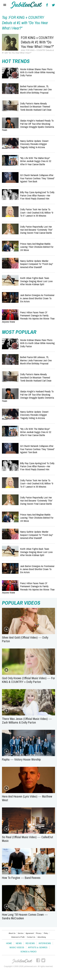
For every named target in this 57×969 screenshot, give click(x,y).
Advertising (42, 937)
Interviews (45, 943)
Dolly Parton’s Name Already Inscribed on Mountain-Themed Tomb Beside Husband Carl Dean (35, 106)
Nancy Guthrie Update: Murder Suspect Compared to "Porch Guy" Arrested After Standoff (36, 264)
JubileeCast (22, 961)
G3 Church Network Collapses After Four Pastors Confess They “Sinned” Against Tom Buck (37, 178)
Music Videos (17, 947)
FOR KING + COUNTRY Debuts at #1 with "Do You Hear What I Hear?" (37, 42)
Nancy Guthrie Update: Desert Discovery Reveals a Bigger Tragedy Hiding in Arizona (34, 144)
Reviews (30, 943)
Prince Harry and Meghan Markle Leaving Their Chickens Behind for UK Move (36, 247)
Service (20, 933)
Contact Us (31, 937)
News (19, 943)
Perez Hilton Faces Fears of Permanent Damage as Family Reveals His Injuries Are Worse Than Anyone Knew (28, 317)
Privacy (38, 933)
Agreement (30, 933)
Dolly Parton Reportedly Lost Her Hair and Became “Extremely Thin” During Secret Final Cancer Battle (36, 230)
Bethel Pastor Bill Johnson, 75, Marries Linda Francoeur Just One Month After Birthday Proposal (36, 89)
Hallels (26, 5)
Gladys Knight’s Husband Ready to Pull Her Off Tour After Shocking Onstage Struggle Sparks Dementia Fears (28, 125)
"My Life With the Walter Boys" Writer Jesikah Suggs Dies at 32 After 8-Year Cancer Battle (35, 161)
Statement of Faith (18, 937)
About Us (12, 933)
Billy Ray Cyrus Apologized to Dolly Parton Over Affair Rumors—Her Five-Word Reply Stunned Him (37, 195)
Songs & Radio (28, 951)
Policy (46, 933)
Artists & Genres (37, 947)
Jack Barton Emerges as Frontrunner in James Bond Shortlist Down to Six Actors (37, 298)
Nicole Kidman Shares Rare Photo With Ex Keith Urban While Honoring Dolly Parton (37, 72)
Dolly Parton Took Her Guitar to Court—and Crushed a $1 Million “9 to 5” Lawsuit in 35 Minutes (36, 212)
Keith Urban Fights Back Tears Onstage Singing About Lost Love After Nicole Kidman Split (36, 281)
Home (9, 943)
